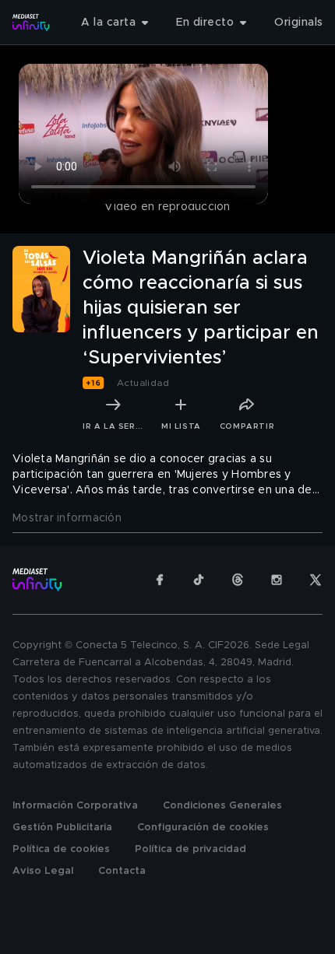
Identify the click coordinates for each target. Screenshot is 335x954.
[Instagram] (277, 580)
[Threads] (238, 580)
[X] (316, 580)
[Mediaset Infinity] (31, 22)
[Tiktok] (199, 580)
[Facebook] (160, 580)
